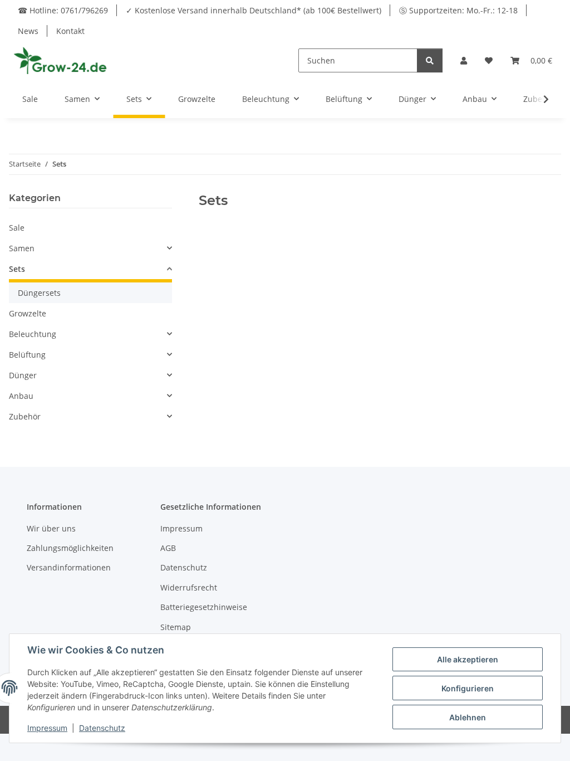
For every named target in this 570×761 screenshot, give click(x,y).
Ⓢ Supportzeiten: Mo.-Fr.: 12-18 (458, 10)
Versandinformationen (69, 567)
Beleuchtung (32, 334)
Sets (17, 269)
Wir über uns (51, 528)
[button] (463, 60)
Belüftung (27, 354)
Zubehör (25, 416)
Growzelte (27, 313)
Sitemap (175, 627)
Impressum (181, 528)
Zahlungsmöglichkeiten (70, 548)
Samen (22, 248)
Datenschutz (183, 567)
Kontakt (70, 31)
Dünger (23, 375)
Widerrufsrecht (188, 587)
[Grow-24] (61, 60)
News (28, 31)
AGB (168, 548)
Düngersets (39, 292)
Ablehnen (467, 717)
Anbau (21, 396)
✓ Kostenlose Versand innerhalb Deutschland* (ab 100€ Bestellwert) (253, 10)
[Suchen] (430, 60)
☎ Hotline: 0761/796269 (63, 10)
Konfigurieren (467, 688)
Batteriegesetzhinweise (203, 607)
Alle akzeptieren (467, 659)
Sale (16, 227)
